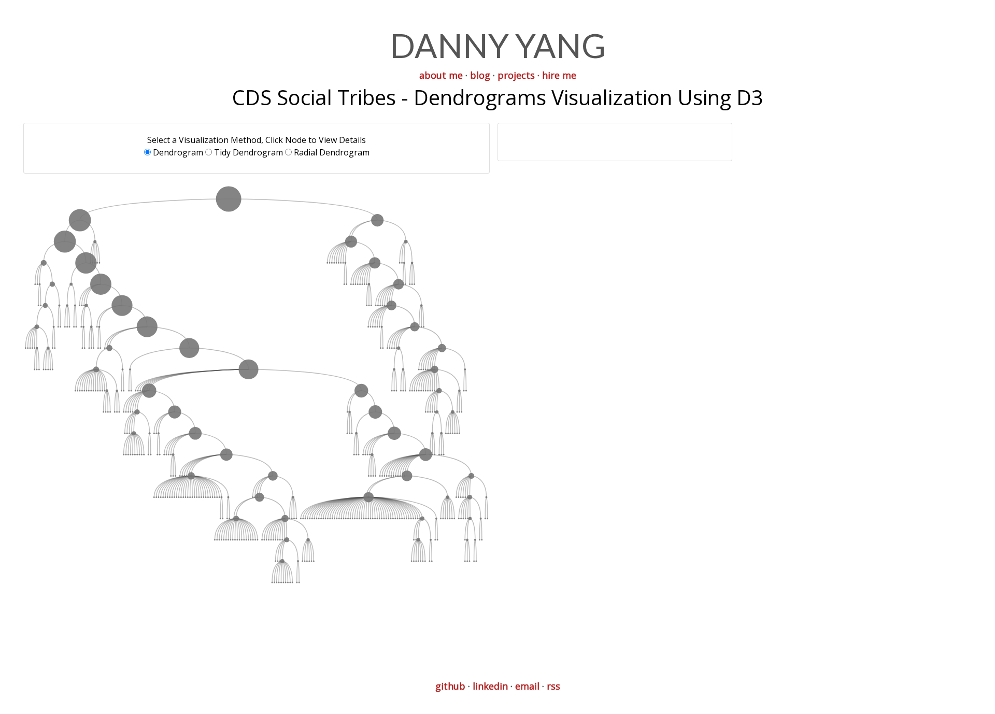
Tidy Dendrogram (248, 152)
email (527, 686)
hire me (559, 75)
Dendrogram (178, 152)
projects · (518, 75)
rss (553, 686)
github (450, 686)
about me (441, 75)
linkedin (490, 686)
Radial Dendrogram (331, 152)
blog (480, 75)
